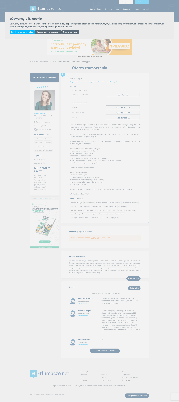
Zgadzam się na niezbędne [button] (48, 32)
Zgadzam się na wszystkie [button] (22, 32)
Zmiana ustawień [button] (70, 32)
